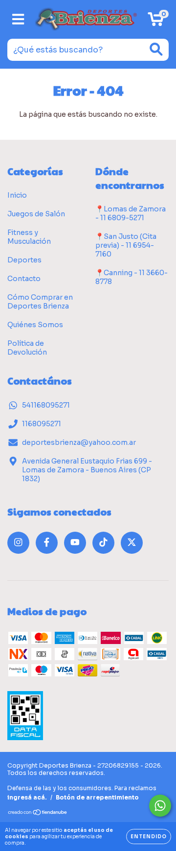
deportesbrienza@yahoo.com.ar (79, 442)
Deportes (24, 260)
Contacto (24, 278)
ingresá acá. (27, 797)
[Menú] (18, 19)
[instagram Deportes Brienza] (18, 543)
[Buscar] (156, 49)
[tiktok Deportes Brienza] (103, 543)
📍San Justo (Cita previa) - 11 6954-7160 (125, 245)
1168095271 (41, 423)
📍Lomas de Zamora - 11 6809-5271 (130, 213)
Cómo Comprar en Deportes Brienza (40, 301)
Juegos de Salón (36, 213)
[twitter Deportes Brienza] (132, 543)
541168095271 (46, 405)
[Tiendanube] (37, 813)
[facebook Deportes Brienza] (47, 543)
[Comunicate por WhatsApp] (160, 806)
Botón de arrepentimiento (97, 797)
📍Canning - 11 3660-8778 (131, 277)
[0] (156, 22)
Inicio (17, 195)
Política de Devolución (27, 348)
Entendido (149, 836)
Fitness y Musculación (29, 237)
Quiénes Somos (35, 324)
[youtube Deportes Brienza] (75, 543)
